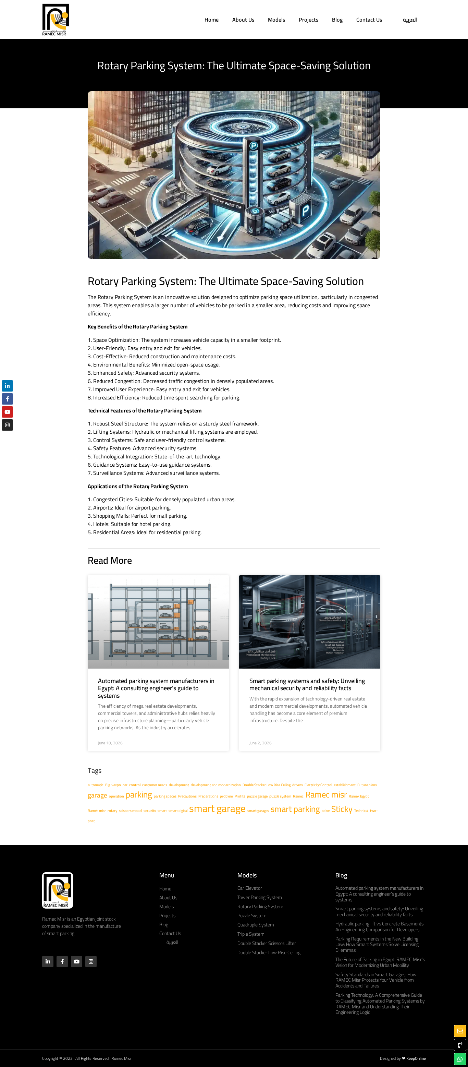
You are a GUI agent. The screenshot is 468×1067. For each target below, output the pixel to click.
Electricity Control (318, 784)
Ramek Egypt (359, 796)
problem (226, 796)
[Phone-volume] (460, 1045)
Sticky (342, 809)
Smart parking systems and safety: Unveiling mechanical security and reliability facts (307, 684)
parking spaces (165, 796)
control (134, 784)
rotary (112, 810)
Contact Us (369, 19)
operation (116, 796)
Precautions (187, 796)
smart (162, 810)
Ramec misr (326, 794)
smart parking (295, 809)
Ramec (298, 796)
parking (139, 794)
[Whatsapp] (460, 1059)
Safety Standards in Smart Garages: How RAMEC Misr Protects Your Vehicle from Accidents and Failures (376, 980)
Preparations (208, 796)
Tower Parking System (259, 897)
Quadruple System (255, 924)
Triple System (250, 934)
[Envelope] (460, 1031)
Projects (308, 19)
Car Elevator (249, 888)
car (125, 784)
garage (97, 795)
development (179, 784)
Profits (240, 796)
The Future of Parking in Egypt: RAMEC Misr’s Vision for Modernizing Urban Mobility (380, 962)
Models (276, 19)
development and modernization (216, 784)
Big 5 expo (113, 784)
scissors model (130, 810)
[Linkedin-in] (47, 961)
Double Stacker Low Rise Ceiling (267, 784)
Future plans (367, 784)
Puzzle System (252, 915)
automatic (95, 784)
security (150, 810)
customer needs (154, 784)
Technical (361, 810)
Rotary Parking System (260, 906)
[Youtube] (76, 961)
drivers (297, 784)
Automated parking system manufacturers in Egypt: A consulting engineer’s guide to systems (156, 688)
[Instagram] (91, 961)
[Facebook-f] (62, 961)
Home (212, 19)
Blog (337, 19)
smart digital (178, 810)
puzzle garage (257, 796)
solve (326, 810)
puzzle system (280, 796)
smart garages (258, 810)
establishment (345, 784)
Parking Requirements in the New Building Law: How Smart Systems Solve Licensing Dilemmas (377, 944)
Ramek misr (97, 810)
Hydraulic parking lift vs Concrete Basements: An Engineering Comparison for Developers (379, 926)
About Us (243, 19)
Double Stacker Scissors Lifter (266, 943)
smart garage (217, 808)
